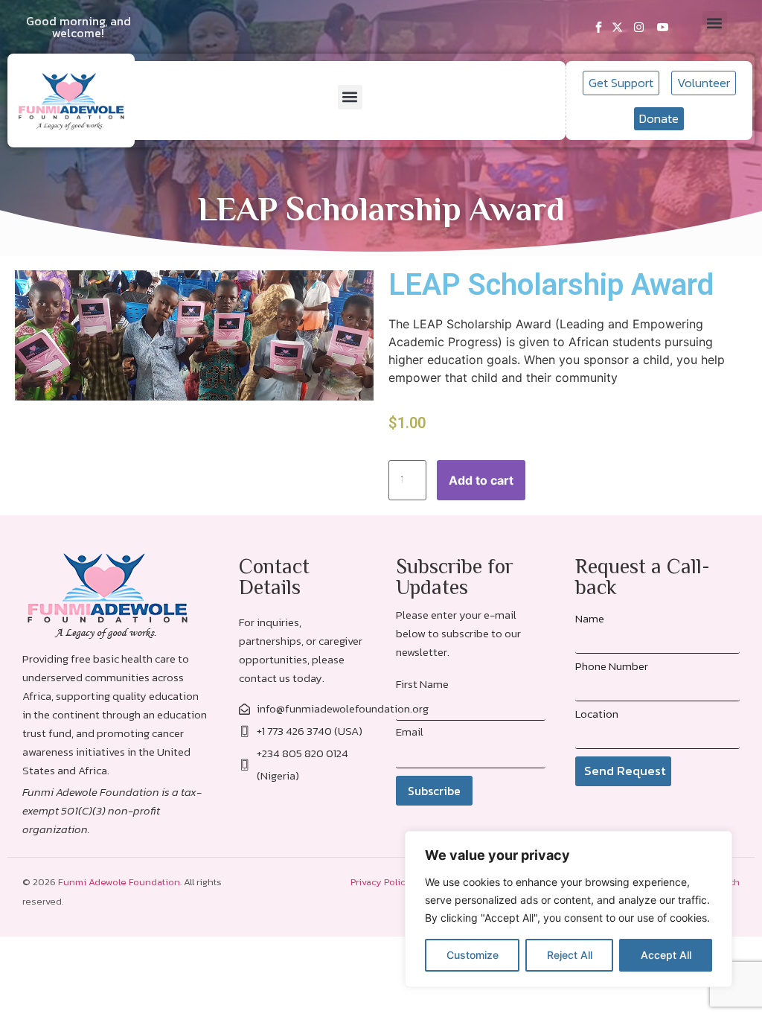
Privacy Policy (380, 882)
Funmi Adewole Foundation (119, 882)
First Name (422, 683)
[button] (714, 23)
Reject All (569, 955)
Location (596, 713)
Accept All (666, 955)
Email (409, 731)
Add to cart (481, 480)
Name (589, 618)
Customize (472, 955)
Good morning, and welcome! (78, 27)
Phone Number (611, 666)
